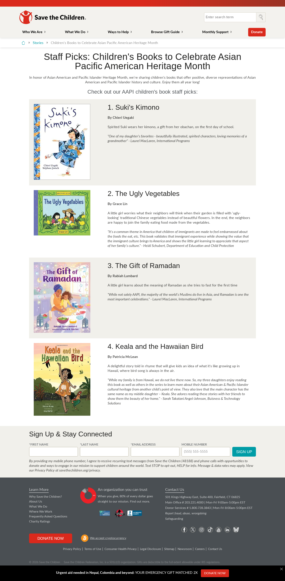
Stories (38, 43)
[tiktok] (210, 530)
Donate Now (50, 538)
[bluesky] (236, 530)
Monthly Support (215, 32)
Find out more (139, 501)
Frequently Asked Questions (48, 516)
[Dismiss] (281, 569)
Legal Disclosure (150, 549)
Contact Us (174, 490)
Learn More (39, 490)
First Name (39, 444)
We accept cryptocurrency (108, 538)
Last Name (89, 444)
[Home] (23, 43)
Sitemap (169, 549)
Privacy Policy (72, 549)
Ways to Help (118, 32)
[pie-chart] (88, 495)
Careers (200, 549)
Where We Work (40, 511)
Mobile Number (194, 444)
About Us (35, 501)
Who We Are (32, 32)
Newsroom (185, 549)
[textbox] (53, 452)
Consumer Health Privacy (120, 549)
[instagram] (201, 530)
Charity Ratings (39, 521)
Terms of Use (92, 549)
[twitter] (193, 530)
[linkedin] (227, 530)
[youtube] (218, 530)
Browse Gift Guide (165, 32)
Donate (257, 32)
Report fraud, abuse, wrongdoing (185, 513)
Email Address (144, 444)
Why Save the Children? (45, 496)
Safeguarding (174, 518)
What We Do (75, 32)
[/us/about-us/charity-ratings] (105, 513)
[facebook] (184, 530)
